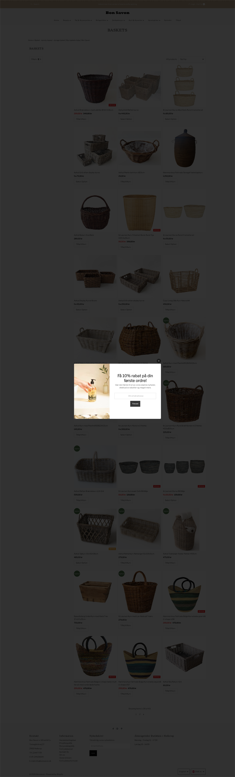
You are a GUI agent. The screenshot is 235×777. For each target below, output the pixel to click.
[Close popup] (159, 361)
